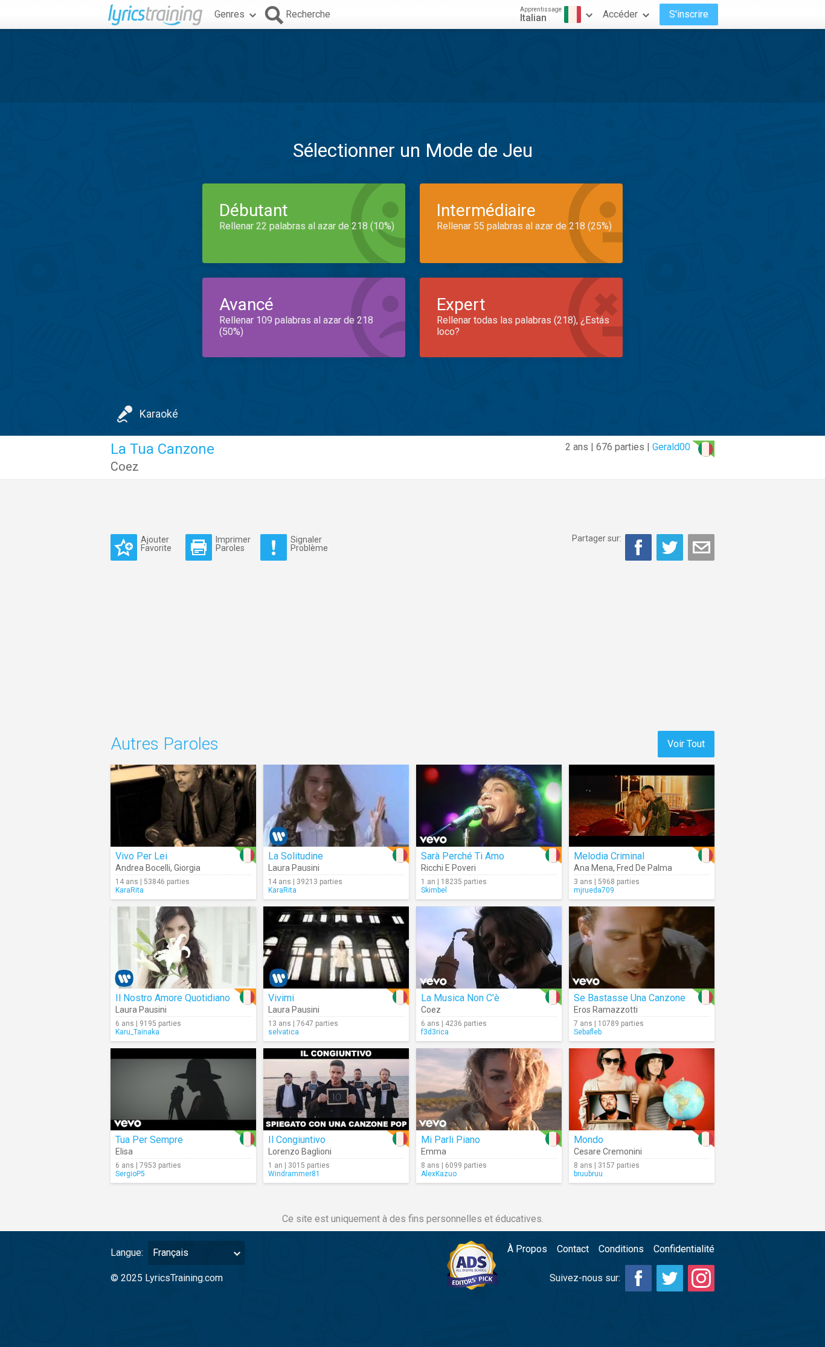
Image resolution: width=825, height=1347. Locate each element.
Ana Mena (593, 868)
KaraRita (129, 890)
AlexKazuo (439, 1174)
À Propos (527, 1249)
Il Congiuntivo (297, 1139)
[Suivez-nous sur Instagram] (701, 1278)
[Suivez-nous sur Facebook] (638, 1278)
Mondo (588, 1139)
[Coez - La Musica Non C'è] (489, 947)
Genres (229, 14)
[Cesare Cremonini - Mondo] (641, 1089)
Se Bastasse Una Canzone (629, 998)
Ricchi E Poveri (448, 868)
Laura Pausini (293, 868)
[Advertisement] (412, 66)
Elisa (124, 1151)
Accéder (620, 14)
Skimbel (434, 890)
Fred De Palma (644, 868)
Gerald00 (671, 447)
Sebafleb (588, 1032)
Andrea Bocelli (142, 868)
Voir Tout (686, 744)
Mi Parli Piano (450, 1139)
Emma (433, 1151)
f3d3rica (435, 1032)
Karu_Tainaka (137, 1032)
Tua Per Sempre (149, 1139)
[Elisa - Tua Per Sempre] (183, 1089)
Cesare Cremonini (608, 1151)
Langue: (127, 1252)
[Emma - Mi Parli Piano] (489, 1089)
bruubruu (588, 1174)
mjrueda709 (594, 890)
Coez (125, 466)
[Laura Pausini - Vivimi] (336, 947)
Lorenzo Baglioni (300, 1151)
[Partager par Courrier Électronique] (701, 547)
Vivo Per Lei (141, 856)
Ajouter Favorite (156, 543)
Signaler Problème (309, 543)
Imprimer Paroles (233, 543)
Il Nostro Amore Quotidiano (172, 998)
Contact (573, 1249)
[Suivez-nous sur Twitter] (669, 1278)
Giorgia (187, 868)
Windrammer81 (294, 1174)
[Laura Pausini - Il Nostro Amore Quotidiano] (183, 947)
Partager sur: (596, 538)
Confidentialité (683, 1249)
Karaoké (159, 413)
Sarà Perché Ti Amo (462, 856)
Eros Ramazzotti (606, 1009)
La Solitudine (295, 856)
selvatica (283, 1032)
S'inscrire (688, 14)
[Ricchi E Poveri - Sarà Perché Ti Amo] (489, 806)
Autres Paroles (165, 744)
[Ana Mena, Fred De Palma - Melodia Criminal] (641, 806)
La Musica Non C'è (460, 998)
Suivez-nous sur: (585, 1278)
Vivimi (281, 998)
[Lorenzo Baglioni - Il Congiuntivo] (336, 1089)
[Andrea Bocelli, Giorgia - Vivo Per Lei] (183, 806)
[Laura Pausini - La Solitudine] (336, 806)
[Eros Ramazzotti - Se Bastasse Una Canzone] (641, 947)
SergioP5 (130, 1174)
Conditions (621, 1249)
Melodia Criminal (609, 856)
